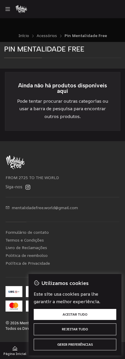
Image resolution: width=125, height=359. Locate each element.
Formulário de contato (27, 232)
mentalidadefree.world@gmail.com (45, 207)
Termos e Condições (25, 240)
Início (23, 36)
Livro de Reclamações (26, 247)
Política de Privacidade (28, 263)
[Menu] (7, 9)
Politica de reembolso (27, 255)
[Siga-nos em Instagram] (28, 187)
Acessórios (47, 36)
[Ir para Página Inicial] (21, 9)
